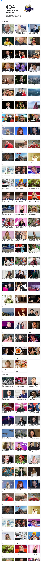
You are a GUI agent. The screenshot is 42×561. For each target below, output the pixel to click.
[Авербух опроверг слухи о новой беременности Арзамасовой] (21, 327)
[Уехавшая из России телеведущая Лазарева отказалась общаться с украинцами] (8, 172)
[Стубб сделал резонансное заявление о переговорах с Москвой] (34, 327)
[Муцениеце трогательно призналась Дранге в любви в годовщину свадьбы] (34, 512)
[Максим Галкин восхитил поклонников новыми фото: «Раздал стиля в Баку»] (34, 250)
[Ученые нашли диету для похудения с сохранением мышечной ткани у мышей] (21, 366)
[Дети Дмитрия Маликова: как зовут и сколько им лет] (8, 512)
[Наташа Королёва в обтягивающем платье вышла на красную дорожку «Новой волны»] (34, 43)
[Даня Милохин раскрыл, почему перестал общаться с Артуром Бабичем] (21, 538)
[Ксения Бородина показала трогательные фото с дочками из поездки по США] (21, 392)
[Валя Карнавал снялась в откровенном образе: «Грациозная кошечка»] (8, 392)
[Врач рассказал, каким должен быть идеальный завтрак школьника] (34, 379)
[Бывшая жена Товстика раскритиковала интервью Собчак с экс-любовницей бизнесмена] (34, 499)
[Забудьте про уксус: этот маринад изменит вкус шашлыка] (34, 56)
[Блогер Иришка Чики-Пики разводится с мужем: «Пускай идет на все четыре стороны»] (21, 405)
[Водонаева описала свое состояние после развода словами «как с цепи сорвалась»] (8, 340)
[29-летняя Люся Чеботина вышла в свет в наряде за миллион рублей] (21, 512)
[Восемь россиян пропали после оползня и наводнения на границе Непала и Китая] (34, 81)
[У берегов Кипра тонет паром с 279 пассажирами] (8, 314)
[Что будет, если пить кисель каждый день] (8, 473)
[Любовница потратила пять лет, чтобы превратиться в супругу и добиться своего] (21, 314)
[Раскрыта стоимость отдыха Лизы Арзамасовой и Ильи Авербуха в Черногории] (21, 237)
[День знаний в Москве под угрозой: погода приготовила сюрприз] (21, 81)
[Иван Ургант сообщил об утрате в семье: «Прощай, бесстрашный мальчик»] (34, 30)
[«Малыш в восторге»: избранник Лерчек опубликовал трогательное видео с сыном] (34, 314)
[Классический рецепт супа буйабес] (21, 353)
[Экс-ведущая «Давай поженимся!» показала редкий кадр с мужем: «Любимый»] (21, 56)
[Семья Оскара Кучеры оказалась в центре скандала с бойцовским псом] (8, 56)
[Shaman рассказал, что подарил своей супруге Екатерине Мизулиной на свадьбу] (21, 69)
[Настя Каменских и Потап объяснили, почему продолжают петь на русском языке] (34, 353)
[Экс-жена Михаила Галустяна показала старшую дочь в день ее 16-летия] (8, 276)
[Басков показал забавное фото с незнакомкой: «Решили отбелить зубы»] (21, 340)
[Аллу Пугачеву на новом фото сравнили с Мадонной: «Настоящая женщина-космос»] (34, 211)
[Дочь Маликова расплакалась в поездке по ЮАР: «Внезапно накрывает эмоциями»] (21, 146)
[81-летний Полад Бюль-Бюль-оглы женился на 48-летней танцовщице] (8, 461)
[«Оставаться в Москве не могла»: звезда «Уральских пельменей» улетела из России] (34, 473)
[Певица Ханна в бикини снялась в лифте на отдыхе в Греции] (34, 431)
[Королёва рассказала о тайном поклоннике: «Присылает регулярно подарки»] (21, 224)
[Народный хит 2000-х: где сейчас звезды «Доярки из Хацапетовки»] (8, 366)
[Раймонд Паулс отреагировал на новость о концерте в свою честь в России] (8, 30)
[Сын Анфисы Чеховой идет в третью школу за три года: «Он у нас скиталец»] (34, 525)
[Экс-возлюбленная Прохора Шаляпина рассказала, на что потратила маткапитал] (8, 43)
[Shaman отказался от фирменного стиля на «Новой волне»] (8, 486)
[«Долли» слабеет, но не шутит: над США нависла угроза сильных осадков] (34, 366)
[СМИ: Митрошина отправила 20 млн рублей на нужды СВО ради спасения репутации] (34, 538)
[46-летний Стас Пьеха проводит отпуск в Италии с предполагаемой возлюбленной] (34, 159)
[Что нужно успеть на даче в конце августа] (34, 224)
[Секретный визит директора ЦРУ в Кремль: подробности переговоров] (8, 198)
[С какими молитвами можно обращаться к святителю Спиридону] (21, 185)
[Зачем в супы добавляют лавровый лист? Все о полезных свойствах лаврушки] (8, 301)
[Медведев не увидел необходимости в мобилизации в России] (21, 461)
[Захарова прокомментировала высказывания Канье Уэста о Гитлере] (8, 525)
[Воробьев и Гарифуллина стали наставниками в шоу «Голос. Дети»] (21, 276)
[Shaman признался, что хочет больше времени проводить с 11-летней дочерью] (21, 30)
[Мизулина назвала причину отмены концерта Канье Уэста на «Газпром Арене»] (21, 211)
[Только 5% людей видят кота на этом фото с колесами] (8, 538)
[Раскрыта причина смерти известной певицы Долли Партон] (21, 250)
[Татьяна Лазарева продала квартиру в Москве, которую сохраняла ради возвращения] (8, 107)
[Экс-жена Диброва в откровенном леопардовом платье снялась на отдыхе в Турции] (34, 237)
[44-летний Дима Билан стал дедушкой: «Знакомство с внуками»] (34, 461)
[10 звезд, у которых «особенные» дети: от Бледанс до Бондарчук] (21, 418)
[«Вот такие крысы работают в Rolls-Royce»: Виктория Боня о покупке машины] (34, 448)
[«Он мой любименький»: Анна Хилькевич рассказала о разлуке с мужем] (21, 288)
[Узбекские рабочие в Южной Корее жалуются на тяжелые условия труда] (34, 405)
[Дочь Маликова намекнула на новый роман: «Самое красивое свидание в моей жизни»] (8, 263)
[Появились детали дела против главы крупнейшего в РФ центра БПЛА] (8, 81)
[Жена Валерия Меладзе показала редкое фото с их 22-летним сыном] (21, 94)
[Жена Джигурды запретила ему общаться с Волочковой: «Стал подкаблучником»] (8, 94)
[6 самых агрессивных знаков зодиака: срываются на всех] (21, 379)
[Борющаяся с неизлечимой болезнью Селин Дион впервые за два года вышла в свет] (8, 353)
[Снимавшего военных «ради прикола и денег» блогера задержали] (8, 211)
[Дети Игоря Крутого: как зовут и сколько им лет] (8, 69)
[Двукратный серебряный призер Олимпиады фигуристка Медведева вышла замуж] (8, 418)
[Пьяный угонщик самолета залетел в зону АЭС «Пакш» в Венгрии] (8, 499)
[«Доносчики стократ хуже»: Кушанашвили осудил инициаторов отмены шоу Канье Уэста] (34, 69)
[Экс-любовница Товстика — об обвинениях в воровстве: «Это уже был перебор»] (34, 301)
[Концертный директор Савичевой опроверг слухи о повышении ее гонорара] (21, 133)
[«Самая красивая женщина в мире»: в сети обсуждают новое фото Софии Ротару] (8, 224)
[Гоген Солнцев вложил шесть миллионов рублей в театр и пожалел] (34, 120)
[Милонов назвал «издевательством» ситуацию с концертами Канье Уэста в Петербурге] (21, 43)
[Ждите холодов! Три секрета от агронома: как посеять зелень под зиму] (34, 185)
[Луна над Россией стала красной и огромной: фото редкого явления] (8, 405)
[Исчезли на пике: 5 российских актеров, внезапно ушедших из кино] (8, 159)
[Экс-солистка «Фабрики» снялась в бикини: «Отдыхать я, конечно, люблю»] (8, 237)
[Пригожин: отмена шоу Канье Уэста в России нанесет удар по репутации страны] (34, 276)
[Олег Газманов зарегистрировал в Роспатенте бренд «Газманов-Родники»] (8, 431)
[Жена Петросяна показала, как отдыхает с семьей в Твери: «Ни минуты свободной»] (21, 525)
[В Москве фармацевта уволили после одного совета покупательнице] (8, 185)
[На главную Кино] (3, 1)
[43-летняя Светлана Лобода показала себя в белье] (21, 120)
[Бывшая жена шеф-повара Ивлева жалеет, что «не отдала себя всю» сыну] (21, 486)
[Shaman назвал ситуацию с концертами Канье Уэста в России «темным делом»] (8, 327)
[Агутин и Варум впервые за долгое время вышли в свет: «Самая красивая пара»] (8, 288)
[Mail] (1, 1)
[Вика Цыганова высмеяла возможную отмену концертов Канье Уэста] (8, 133)
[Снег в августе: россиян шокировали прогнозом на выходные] (21, 499)
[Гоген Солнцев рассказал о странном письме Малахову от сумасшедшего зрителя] (21, 107)
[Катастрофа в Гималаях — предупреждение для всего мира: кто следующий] (8, 448)
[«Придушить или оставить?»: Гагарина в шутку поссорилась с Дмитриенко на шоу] (34, 172)
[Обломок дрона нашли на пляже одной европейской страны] (21, 431)
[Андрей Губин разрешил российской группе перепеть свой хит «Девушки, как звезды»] (34, 340)
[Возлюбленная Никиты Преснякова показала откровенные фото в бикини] (21, 159)
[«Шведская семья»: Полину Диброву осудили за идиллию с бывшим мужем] (8, 120)
